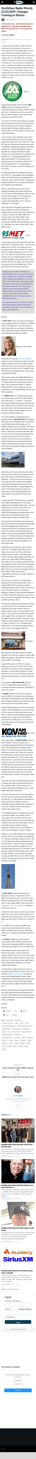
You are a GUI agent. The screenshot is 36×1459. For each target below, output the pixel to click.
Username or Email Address (13, 1301)
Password (8, 1309)
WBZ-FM (30, 1038)
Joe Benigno (26, 1029)
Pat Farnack (15, 1032)
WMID (11, 1043)
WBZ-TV (4, 1040)
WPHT (28, 1043)
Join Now (13, 1329)
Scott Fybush (10, 19)
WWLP (15, 1046)
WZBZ (20, 1046)
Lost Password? (21, 1329)
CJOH (27, 1023)
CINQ (16, 1023)
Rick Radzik (18, 1035)
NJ (28, 40)
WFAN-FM (23, 1040)
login (7, 1289)
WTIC (3, 1046)
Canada (3, 42)
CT (22, 40)
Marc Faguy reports (16, 974)
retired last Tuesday (24, 359)
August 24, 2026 (15, 1199)
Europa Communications (25, 1026)
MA (17, 40)
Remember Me (10, 1317)
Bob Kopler (18, 1020)
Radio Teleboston (7, 1035)
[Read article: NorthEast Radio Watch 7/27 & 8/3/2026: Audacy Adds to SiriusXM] (18, 1257)
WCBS (11, 1040)
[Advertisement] (18, 1056)
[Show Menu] (2, 2)
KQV (9, 1032)
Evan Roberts (6, 1029)
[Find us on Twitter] (4, 1449)
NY (25, 40)
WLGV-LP (4, 1043)
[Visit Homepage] (18, 2)
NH (10, 40)
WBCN (23, 1038)
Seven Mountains (7, 1038)
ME (7, 40)
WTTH (9, 1046)
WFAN (16, 1040)
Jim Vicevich (16, 1029)
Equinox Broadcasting (8, 1026)
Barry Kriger (9, 1020)
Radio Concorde (26, 1032)
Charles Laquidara (7, 1023)
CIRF (21, 1023)
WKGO (30, 1040)
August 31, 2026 (15, 1156)
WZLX (4, 1049)
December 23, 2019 (22, 19)
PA (31, 40)
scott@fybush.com (8, 296)
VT (13, 40)
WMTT (17, 1043)
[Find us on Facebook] (1, 1449)
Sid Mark (17, 1038)
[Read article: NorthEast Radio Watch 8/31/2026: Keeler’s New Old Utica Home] (18, 1130)
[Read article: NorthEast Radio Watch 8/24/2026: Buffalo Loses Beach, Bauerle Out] (18, 1171)
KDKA (3, 1032)
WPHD (22, 1043)
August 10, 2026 (15, 1241)
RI (19, 40)
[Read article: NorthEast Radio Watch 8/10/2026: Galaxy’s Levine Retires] (18, 1214)
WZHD (26, 1046)
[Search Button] (34, 2)
